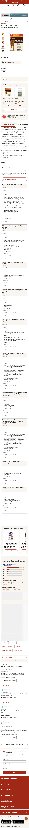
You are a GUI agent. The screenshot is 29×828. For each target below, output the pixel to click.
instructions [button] (21, 642)
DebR (4, 293)
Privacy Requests (5, 824)
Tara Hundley (6, 463)
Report (5, 221)
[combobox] (16, 179)
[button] (17, 3)
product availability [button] (6, 650)
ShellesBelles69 (6, 354)
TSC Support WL (7, 215)
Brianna (4, 228)
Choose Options (11, 550)
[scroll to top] (26, 818)
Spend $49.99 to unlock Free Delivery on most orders (14, 1)
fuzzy (4, 185)
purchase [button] (10, 646)
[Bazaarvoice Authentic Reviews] (9, 565)
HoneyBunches (6, 395)
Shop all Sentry (4, 21)
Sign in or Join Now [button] (11, 117)
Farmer (4, 322)
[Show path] (6, 18)
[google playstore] (18, 822)
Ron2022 (5, 489)
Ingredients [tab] (23, 125)
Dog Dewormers (13, 18)
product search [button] (18, 650)
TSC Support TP (7, 308)
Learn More (14, 2)
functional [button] (18, 646)
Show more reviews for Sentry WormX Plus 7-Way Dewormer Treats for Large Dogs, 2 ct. (14, 743)
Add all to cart (14, 109)
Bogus (4, 265)
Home (2, 18)
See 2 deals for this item (10, 62)
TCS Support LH (7, 278)
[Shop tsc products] (14, 15)
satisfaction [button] (12, 642)
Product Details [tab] (8, 125)
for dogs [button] (4, 642)
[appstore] (6, 822)
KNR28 (4, 423)
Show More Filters (5, 654)
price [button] (3, 646)
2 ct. (4, 71)
